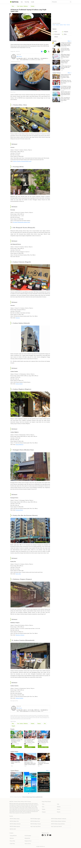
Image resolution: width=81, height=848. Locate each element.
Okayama (58, 811)
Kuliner (55, 31)
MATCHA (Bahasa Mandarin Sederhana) (58, 821)
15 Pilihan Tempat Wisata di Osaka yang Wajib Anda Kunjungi (66, 67)
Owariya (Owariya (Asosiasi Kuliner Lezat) (22, 161)
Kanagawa (44, 811)
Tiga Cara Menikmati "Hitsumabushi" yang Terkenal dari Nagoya (43, 763)
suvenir (68, 24)
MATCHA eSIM (13, 829)
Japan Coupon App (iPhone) (36, 826)
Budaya (65, 34)
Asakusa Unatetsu (19, 698)
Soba (45, 723)
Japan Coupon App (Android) (56, 826)
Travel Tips (27, 1)
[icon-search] (70, 2)
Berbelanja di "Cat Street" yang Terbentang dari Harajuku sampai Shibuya (16, 741)
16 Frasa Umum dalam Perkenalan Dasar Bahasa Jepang (65, 50)
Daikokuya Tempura (20, 634)
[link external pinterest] (48, 835)
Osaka (58, 804)
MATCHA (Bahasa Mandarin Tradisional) (58, 818)
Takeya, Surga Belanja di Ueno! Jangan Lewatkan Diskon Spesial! (65, 99)
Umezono (18, 317)
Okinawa (58, 809)
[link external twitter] (45, 835)
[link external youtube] (50, 835)
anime (54, 24)
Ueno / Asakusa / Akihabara (22, 6)
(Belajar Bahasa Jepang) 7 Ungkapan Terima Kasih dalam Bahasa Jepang (65, 55)
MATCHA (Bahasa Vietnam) (36, 823)
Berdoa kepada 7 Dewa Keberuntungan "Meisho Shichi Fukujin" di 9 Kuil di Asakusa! (30, 763)
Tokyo (13, 6)
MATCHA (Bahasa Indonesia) (15, 823)
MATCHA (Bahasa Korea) (35, 821)
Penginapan (66, 31)
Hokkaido (58, 806)
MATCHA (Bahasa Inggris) (35, 818)
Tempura (39, 723)
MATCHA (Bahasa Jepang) (14, 818)
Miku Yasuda (19, 56)
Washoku (32, 6)
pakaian (61, 24)
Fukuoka (43, 809)
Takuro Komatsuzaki (16, 743)
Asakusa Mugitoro (19, 444)
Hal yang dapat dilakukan (57, 35)
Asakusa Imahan (19, 383)
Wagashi (13, 725)
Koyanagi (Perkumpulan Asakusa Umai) (21, 222)
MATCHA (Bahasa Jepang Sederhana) (58, 823)
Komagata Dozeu (19, 510)
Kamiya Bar (18, 573)
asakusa (57, 24)
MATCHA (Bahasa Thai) (14, 821)
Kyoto (43, 806)
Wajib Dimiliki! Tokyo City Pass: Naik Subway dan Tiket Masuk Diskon (66, 81)
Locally (32, 1)
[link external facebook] (43, 835)
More (47, 770)
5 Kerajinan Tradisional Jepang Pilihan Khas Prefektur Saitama (65, 61)
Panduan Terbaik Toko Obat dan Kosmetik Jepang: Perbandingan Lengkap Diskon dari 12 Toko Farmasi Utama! (66, 77)
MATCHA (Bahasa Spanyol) (15, 826)
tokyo (65, 24)
